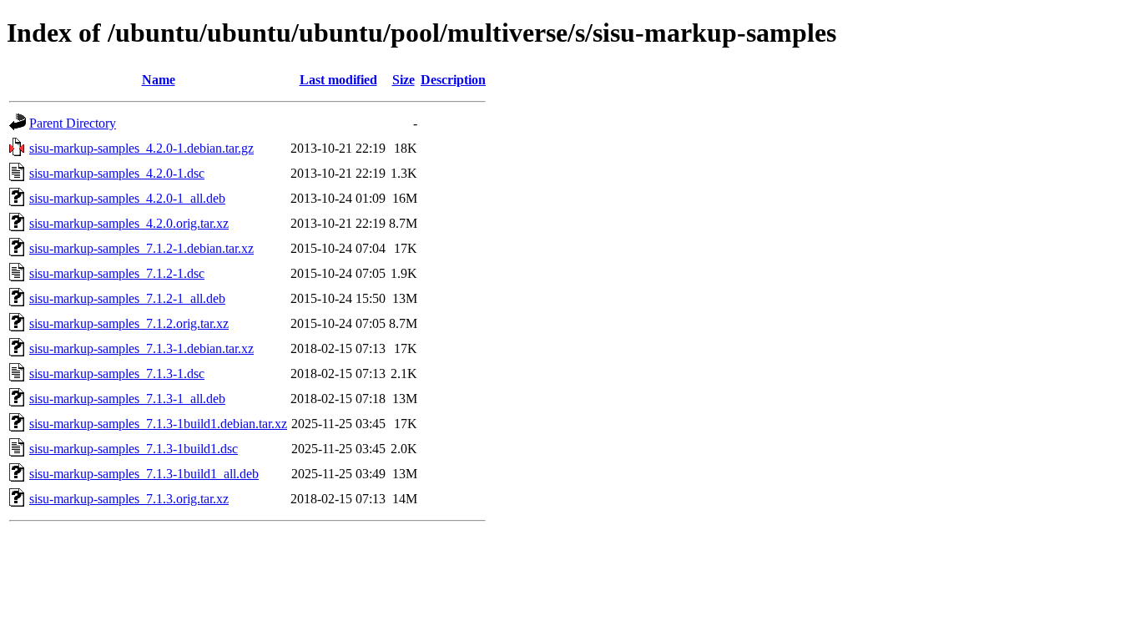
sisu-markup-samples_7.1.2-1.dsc (116, 273)
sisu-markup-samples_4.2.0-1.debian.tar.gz (141, 148)
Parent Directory (72, 123)
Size (403, 80)
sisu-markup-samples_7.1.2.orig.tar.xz (129, 323)
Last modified (338, 80)
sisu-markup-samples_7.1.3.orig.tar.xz (129, 499)
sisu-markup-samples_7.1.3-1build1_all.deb (144, 474)
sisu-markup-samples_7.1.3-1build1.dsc (133, 449)
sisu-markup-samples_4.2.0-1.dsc (116, 173)
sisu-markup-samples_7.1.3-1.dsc (116, 373)
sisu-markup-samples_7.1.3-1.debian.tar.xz (141, 348)
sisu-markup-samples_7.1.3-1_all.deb (127, 398)
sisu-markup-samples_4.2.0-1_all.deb (127, 198)
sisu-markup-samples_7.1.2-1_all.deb (127, 298)
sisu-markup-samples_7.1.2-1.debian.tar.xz (141, 248)
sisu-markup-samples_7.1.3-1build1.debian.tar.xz (158, 423)
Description (453, 80)
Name (158, 80)
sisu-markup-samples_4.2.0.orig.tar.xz (129, 223)
